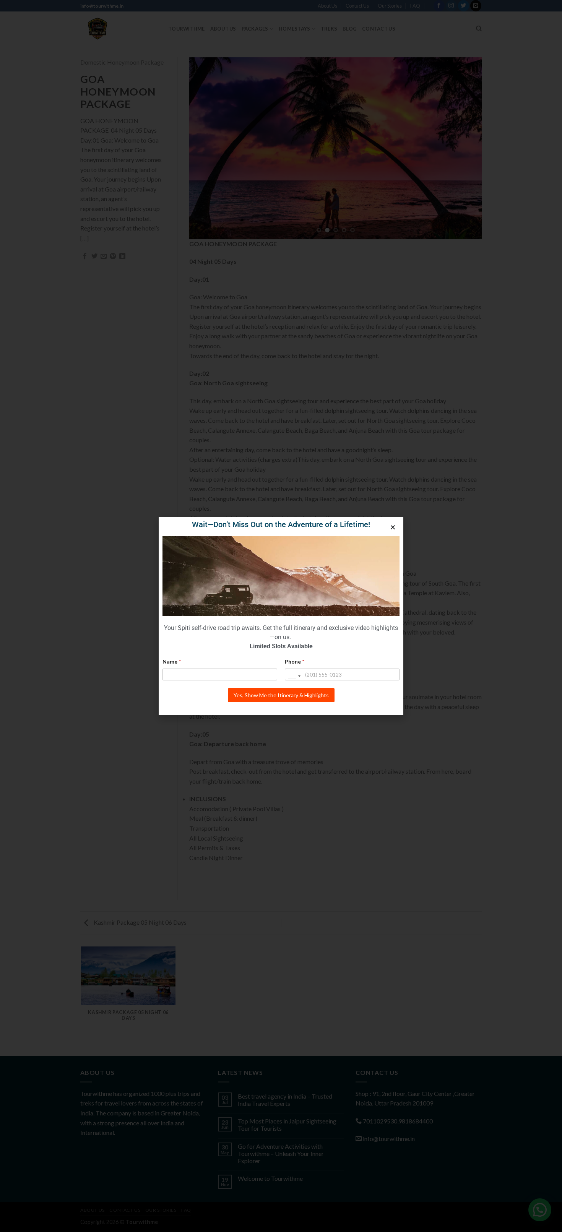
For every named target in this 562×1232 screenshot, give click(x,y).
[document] (281, 616)
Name (171, 661)
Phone (295, 661)
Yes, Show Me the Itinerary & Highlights (281, 695)
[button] (393, 527)
